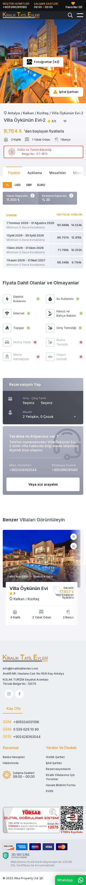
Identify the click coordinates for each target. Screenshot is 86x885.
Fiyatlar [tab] (14, 173)
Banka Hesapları (14, 757)
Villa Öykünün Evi (28, 588)
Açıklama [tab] (35, 173)
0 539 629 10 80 (26, 729)
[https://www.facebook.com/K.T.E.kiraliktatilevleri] (19, 694)
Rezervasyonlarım (58, 769)
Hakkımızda (11, 763)
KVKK (49, 791)
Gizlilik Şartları (55, 757)
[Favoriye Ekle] (65, 121)
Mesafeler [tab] (57, 173)
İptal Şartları (54, 763)
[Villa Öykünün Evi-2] (21, 15)
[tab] (12, 709)
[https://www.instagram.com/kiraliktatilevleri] (9, 694)
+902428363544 (27, 737)
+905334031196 (26, 722)
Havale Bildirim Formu (60, 785)
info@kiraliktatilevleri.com (20, 668)
